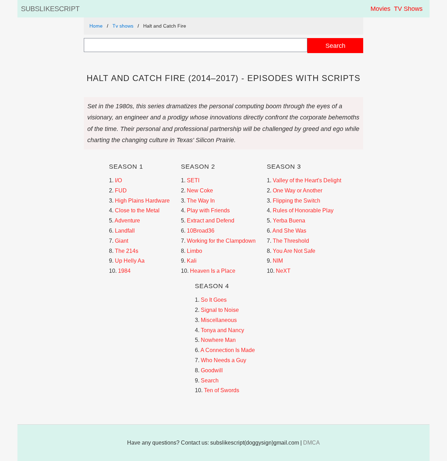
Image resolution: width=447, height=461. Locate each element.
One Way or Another (297, 190)
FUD (121, 190)
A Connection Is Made (227, 350)
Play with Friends (208, 210)
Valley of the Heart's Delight (307, 180)
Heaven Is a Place (212, 271)
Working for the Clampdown (221, 241)
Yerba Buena (289, 221)
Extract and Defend (210, 221)
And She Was (289, 231)
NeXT (283, 271)
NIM (278, 261)
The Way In (201, 201)
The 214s (126, 251)
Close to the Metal (137, 210)
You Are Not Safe (294, 251)
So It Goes (214, 300)
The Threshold (291, 241)
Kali (192, 261)
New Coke (200, 190)
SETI (193, 180)
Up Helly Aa (130, 261)
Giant (121, 241)
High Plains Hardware (142, 201)
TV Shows (408, 8)
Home (96, 26)
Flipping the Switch (296, 201)
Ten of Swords (221, 390)
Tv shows (122, 26)
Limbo (194, 251)
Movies (380, 8)
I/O (118, 180)
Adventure (127, 221)
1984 (124, 271)
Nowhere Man (218, 340)
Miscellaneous (219, 320)
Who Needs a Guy (223, 360)
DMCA (311, 443)
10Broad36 (200, 231)
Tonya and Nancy (222, 330)
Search (335, 45)
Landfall (125, 231)
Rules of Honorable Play (303, 210)
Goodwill (212, 370)
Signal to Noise (220, 310)
